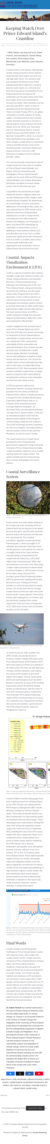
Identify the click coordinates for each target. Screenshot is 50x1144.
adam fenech (6, 1079)
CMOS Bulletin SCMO (22, 44)
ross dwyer (26, 1085)
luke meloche (15, 1085)
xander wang (31, 1088)
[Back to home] (25, 4)
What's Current (40, 45)
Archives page (35, 1108)
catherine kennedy (34, 1079)
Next (47, 1095)
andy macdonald (19, 1079)
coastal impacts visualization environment (26, 1082)
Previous (4, 1095)
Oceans (28, 45)
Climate (20, 45)
